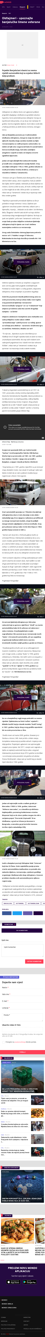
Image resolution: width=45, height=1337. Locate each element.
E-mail (5, 1001)
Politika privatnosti (8, 1329)
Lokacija (6, 1008)
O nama (3, 1317)
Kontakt (26, 1321)
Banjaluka (8, 903)
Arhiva (26, 1325)
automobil (20, 903)
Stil (10, 13)
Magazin (4, 13)
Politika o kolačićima (8, 1325)
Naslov (5, 988)
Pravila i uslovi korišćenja (33, 1329)
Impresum (4, 1321)
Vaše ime (6, 994)
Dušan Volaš (10, 65)
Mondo (4, 1300)
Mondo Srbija (7, 1304)
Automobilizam (33, 903)
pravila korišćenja (20, 1042)
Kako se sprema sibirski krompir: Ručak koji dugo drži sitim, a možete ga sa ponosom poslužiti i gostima (14, 1251)
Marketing (27, 1317)
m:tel (7, 1334)
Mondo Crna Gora (9, 1308)
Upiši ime (5, 940)
